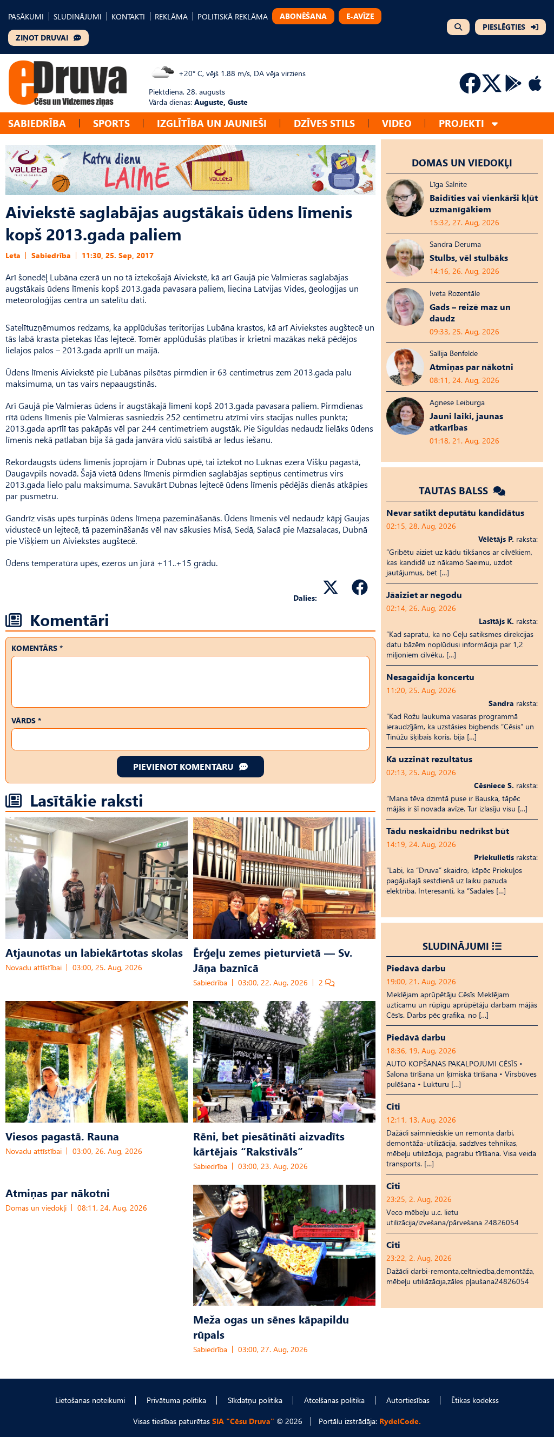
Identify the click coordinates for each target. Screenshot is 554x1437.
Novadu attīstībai (33, 967)
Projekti (461, 123)
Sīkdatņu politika (255, 1400)
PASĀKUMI (26, 16)
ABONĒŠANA (303, 16)
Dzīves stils (324, 123)
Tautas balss (455, 490)
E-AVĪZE (360, 16)
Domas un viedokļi (36, 1208)
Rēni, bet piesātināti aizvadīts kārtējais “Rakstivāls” (269, 1143)
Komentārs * (37, 648)
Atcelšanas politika (334, 1400)
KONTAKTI (128, 16)
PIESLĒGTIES (504, 27)
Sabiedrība (37, 123)
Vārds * (26, 720)
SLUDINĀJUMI (78, 16)
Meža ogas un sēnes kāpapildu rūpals (271, 1326)
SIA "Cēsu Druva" (243, 1421)
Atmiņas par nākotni (57, 1192)
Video (397, 123)
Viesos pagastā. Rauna (62, 1135)
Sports (111, 123)
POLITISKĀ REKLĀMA (232, 16)
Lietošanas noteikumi (90, 1400)
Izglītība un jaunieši (212, 123)
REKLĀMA (171, 16)
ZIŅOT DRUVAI (42, 37)
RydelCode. (400, 1421)
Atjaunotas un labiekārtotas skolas (94, 951)
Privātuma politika (176, 1400)
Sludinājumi (456, 945)
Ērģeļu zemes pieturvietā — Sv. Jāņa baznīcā (272, 959)
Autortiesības (408, 1400)
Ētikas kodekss (475, 1400)
